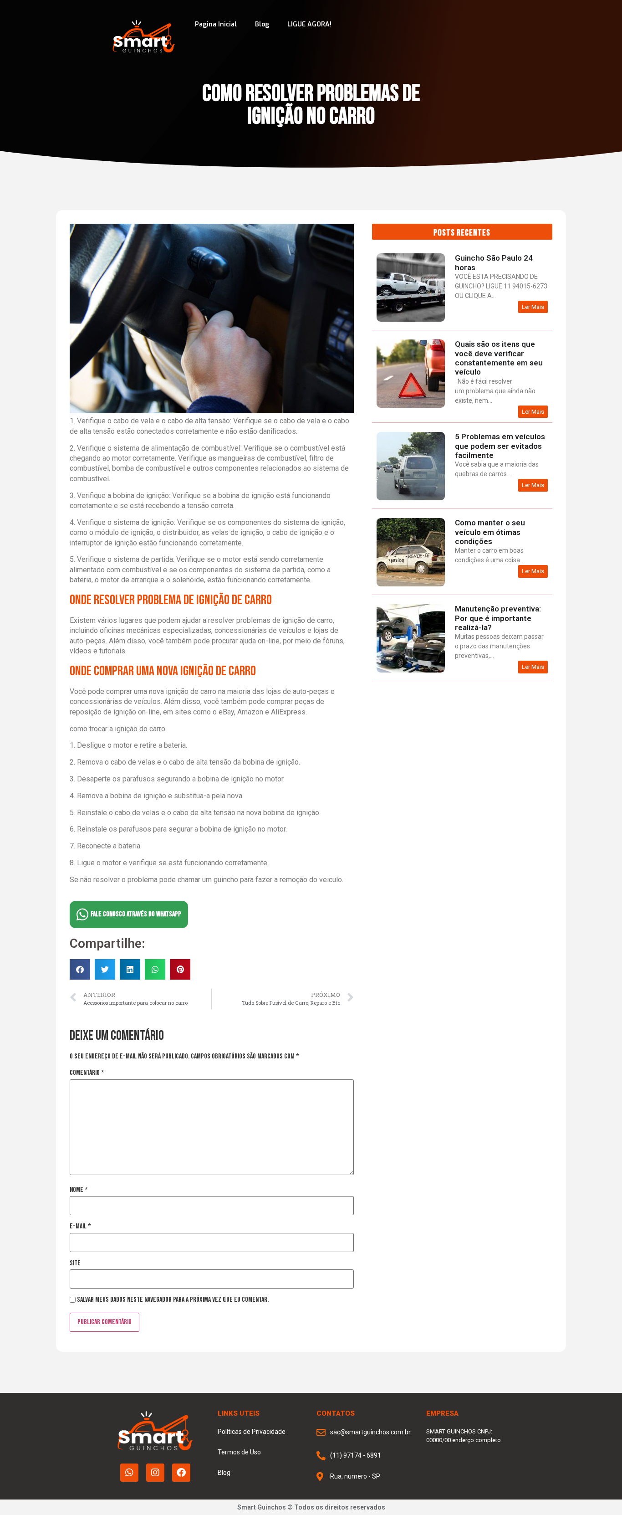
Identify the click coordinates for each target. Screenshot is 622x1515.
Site (75, 1263)
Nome (79, 1190)
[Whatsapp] (129, 1473)
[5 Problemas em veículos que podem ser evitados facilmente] (411, 498)
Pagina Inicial (216, 24)
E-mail (80, 1226)
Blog (262, 24)
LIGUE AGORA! (309, 24)
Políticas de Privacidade (252, 1431)
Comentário (87, 1073)
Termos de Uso (239, 1452)
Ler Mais (533, 306)
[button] (80, 969)
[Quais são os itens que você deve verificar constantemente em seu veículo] (411, 405)
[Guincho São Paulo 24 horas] (411, 319)
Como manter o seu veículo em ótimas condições (490, 532)
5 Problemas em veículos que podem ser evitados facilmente (500, 446)
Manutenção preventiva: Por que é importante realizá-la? (498, 618)
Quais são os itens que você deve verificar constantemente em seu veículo (499, 357)
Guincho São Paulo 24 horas (494, 262)
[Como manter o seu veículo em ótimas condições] (411, 584)
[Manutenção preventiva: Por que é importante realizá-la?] (411, 670)
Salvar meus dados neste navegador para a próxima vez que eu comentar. (173, 1300)
